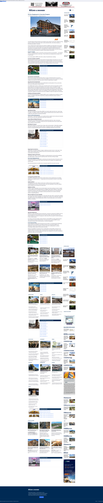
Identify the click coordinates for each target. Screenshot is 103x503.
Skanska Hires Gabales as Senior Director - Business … (45, 308)
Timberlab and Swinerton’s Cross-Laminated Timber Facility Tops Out (34, 399)
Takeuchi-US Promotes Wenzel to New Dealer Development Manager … (34, 381)
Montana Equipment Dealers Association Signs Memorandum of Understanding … (33, 359)
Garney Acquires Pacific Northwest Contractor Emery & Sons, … (57, 377)
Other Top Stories (31, 420)
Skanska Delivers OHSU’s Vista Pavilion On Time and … (44, 381)
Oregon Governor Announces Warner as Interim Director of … (44, 315)
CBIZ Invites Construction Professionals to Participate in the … (57, 358)
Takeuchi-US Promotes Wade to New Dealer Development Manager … (34, 385)
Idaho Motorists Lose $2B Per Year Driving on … (57, 355)
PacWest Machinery (43, 135)
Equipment (30, 362)
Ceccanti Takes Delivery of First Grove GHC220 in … (33, 372)
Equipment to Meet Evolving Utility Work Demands (66, 295)
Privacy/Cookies (100, 501)
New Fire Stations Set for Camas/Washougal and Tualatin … (33, 307)
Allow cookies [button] (4, 1)
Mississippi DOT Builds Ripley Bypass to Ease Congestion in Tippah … (66, 362)
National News (66, 12)
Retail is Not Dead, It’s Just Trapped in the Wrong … (66, 330)
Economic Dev (42, 362)
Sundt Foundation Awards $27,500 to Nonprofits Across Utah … (33, 314)
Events (29, 386)
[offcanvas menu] (73, 10)
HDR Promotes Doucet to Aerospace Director (43, 311)
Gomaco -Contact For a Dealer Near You (47, 170)
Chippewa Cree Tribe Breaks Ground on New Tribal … (33, 404)
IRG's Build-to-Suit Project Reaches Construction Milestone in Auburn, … (34, 317)
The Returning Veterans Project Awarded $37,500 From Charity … (33, 402)
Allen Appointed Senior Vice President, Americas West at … (33, 312)
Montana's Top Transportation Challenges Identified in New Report (56, 349)
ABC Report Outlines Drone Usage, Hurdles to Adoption (66, 272)
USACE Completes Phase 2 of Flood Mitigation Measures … (57, 312)
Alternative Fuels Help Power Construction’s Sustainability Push (66, 32)
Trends (53, 339)
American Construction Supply (45, 167)
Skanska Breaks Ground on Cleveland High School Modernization (44, 372)
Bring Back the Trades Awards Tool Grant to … (57, 353)
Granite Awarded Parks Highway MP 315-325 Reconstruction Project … (44, 349)
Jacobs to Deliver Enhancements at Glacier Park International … (45, 383)
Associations (30, 339)
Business (53, 362)
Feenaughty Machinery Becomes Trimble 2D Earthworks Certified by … (34, 375)
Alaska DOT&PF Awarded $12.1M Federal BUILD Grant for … (56, 315)
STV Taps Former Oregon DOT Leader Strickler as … (44, 361)
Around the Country (67, 311)
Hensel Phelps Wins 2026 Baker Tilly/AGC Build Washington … (33, 352)
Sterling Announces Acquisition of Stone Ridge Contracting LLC (57, 375)
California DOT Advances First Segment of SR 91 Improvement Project (66, 338)
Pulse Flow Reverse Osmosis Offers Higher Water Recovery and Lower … (66, 425)
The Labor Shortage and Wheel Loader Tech (66, 266)
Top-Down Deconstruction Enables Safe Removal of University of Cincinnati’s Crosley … (66, 346)
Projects (53, 294)
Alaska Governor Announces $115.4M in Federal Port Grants (44, 358)
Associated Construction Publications (7, 501)
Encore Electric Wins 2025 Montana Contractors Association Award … (34, 354)
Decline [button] (1, 1)
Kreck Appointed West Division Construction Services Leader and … (45, 304)
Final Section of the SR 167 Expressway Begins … (56, 310)
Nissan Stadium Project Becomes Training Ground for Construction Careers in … (66, 401)
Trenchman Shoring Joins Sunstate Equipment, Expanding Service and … (57, 384)
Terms (96, 501)
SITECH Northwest (43, 102)
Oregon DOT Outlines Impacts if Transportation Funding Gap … (56, 360)
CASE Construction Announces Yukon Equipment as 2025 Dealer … (34, 378)
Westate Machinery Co (44, 67)
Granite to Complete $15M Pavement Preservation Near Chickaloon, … (44, 353)
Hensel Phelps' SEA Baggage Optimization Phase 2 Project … (33, 357)
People (41, 294)
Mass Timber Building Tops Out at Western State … (45, 378)
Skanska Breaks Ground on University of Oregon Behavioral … (33, 304)
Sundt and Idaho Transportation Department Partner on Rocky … (56, 304)
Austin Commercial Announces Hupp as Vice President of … (44, 313)
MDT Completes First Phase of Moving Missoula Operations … (44, 356)
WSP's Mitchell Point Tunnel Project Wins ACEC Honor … (33, 348)
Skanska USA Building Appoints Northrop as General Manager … (33, 310)
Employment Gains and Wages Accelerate (66, 41)
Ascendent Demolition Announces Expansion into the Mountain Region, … (57, 380)
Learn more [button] (22, 0)
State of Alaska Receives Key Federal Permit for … (56, 307)
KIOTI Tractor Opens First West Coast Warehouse (33, 407)
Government (42, 339)
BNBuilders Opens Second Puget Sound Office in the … (56, 372)
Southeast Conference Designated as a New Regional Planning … (33, 396)
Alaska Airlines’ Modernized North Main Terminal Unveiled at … (45, 376)
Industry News (31, 294)
